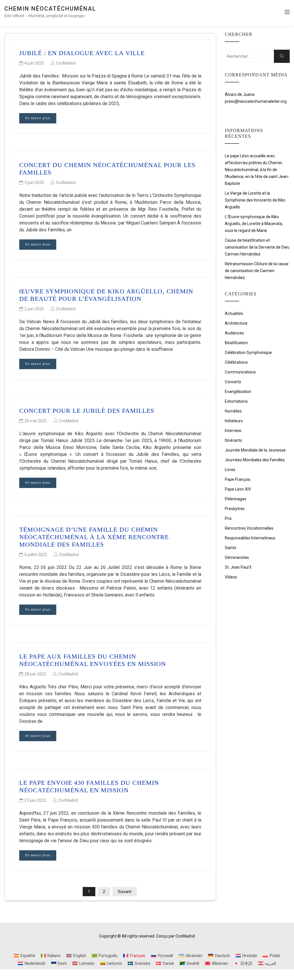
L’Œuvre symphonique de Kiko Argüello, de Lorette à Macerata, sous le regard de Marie (254, 223)
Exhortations (236, 401)
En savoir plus (37, 118)
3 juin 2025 (34, 182)
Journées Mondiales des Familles (255, 460)
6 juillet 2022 (35, 554)
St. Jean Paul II (238, 567)
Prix (228, 518)
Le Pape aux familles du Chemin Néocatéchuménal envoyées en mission (92, 660)
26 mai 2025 (35, 421)
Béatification (236, 342)
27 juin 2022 (35, 800)
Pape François (237, 479)
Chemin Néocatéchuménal (50, 8)
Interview (233, 430)
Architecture (236, 323)
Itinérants (233, 440)
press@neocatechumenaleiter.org (256, 101)
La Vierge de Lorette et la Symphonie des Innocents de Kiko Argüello (255, 200)
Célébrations (236, 362)
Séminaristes (237, 557)
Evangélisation (238, 391)
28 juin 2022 (35, 674)
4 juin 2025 (34, 63)
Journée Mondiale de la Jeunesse (255, 450)
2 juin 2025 (34, 309)
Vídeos (231, 577)
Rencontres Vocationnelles (249, 528)
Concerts (233, 381)
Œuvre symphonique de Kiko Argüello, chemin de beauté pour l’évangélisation (106, 295)
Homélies (233, 411)
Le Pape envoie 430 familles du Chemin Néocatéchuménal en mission (89, 786)
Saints (230, 547)
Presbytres (235, 508)
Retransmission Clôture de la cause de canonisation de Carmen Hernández (257, 271)
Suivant (124, 891)
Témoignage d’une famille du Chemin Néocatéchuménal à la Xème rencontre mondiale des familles (94, 537)
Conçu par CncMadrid (175, 936)
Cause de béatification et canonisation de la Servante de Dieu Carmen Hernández (257, 247)
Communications (240, 372)
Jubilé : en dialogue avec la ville (82, 53)
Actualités (234, 313)
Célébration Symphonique (248, 352)
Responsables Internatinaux (250, 538)
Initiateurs (234, 421)
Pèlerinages (235, 499)
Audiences (234, 333)
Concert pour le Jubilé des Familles (86, 410)
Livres (230, 469)
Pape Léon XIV (238, 489)
